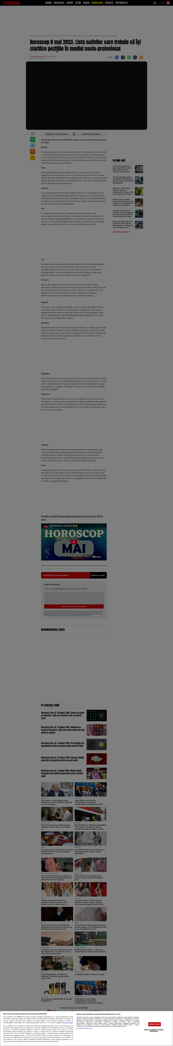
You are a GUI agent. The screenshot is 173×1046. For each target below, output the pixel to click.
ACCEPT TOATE (154, 1024)
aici (26, 1035)
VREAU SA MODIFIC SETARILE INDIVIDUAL (154, 1030)
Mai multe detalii (67, 1022)
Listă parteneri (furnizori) (84, 1028)
